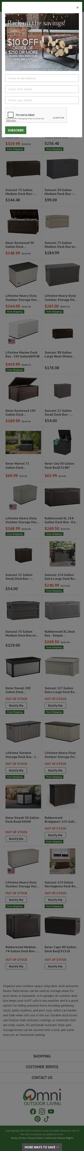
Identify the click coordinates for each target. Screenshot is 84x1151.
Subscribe (16, 130)
